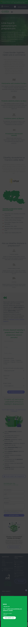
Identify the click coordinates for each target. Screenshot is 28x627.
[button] (26, 590)
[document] (14, 313)
